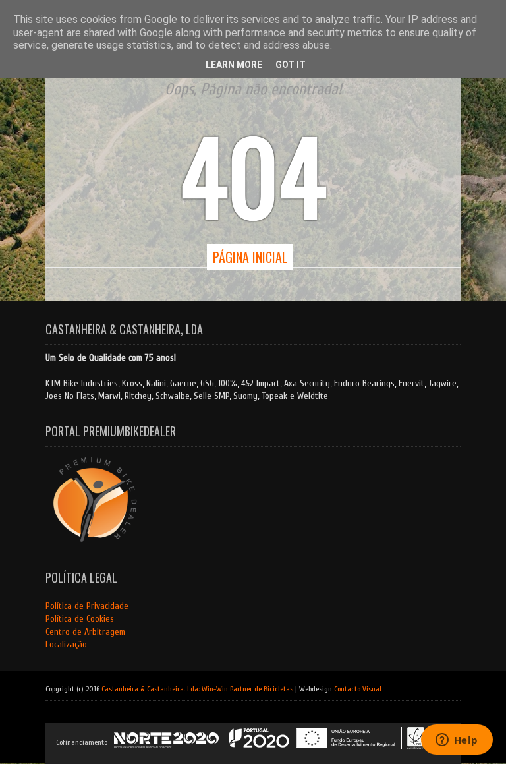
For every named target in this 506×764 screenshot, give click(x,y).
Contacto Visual (357, 688)
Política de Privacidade (86, 606)
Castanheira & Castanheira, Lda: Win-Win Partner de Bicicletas (197, 688)
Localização (66, 644)
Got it (290, 64)
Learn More (234, 64)
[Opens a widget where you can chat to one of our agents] (456, 740)
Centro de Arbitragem (85, 631)
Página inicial (250, 257)
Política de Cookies (79, 618)
